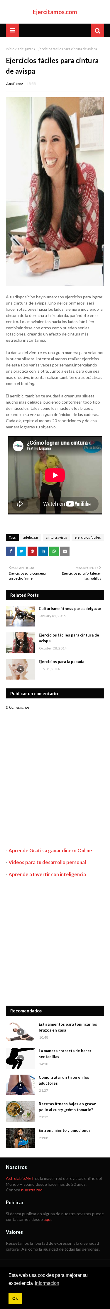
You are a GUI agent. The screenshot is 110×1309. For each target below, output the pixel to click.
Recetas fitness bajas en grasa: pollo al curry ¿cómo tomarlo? (67, 1106)
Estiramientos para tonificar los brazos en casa (68, 1027)
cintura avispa (56, 537)
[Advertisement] (55, 941)
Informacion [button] (47, 1283)
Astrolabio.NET (20, 1178)
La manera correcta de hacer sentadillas (65, 1053)
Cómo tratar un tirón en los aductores (64, 1080)
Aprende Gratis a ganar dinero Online (50, 850)
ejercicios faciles (88, 537)
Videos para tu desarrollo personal (47, 862)
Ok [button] (15, 1298)
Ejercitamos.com (55, 11)
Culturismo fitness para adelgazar (70, 608)
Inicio (10, 49)
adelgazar (25, 49)
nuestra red (32, 1189)
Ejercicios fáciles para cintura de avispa (69, 638)
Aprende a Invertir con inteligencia (47, 874)
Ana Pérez (14, 83)
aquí (47, 1219)
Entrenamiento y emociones (65, 1130)
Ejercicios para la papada (61, 661)
